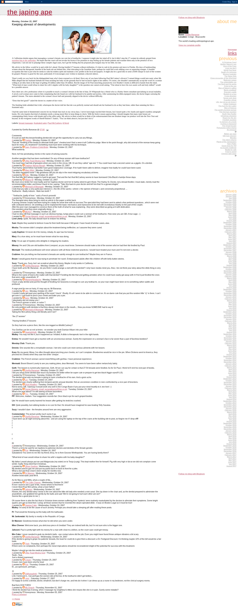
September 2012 (229, 356)
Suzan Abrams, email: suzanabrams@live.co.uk (46, 216)
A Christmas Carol (229, 62)
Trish (27, 544)
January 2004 (231, 195)
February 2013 (230, 366)
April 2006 (232, 213)
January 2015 (231, 408)
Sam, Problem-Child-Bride (36, 147)
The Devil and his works (227, 84)
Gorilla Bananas (32, 266)
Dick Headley (31, 384)
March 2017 (231, 457)
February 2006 (230, 209)
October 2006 (231, 224)
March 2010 (231, 301)
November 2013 (230, 382)
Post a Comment (19, 594)
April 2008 (232, 258)
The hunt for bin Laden (227, 106)
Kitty (27, 175)
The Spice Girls (230, 76)
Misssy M (29, 180)
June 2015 (232, 418)
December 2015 (230, 429)
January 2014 (231, 386)
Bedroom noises (230, 80)
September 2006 (229, 222)
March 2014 (231, 390)
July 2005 (232, 198)
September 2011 (229, 334)
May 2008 (232, 260)
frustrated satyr (40, 123)
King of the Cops (229, 66)
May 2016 (232, 438)
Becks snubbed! (230, 90)
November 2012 (230, 360)
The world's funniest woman (225, 110)
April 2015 (232, 414)
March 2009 (231, 278)
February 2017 (230, 455)
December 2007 (230, 250)
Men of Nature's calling (227, 88)
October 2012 (231, 358)
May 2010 (232, 304)
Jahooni (28, 489)
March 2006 (231, 211)
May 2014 (232, 394)
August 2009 (231, 288)
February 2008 (230, 254)
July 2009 (232, 286)
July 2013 (232, 375)
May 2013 (232, 371)
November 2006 (230, 226)
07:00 (42, 130)
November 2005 (230, 204)
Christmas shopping (228, 116)
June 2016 (232, 440)
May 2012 (232, 349)
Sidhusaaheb (31, 574)
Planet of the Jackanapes (226, 142)
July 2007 (232, 241)
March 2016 (231, 434)
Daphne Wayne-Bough (35, 166)
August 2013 (231, 377)
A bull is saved (230, 152)
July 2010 (232, 308)
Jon (26, 291)
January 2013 (231, 364)
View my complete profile (189, 45)
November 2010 (230, 315)
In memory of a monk (228, 122)
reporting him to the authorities (24, 60)
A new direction (230, 96)
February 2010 (230, 299)
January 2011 (231, 319)
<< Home (16, 599)
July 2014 (232, 397)
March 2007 (231, 234)
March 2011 (231, 323)
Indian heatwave (229, 104)
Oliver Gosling (31, 466)
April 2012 (232, 347)
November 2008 (230, 271)
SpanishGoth (31, 332)
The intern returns (229, 140)
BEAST (28, 212)
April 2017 (232, 459)
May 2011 (232, 327)
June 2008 (232, 261)
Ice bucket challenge (228, 148)
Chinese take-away (228, 154)
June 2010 (232, 306)
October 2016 (231, 447)
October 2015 (231, 425)
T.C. (27, 394)
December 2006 (230, 228)
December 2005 (230, 206)
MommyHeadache (33, 280)
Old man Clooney (229, 136)
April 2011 (232, 325)
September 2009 (229, 289)
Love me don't (230, 68)
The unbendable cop (228, 82)
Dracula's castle (230, 92)
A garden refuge (230, 100)
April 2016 (232, 436)
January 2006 (231, 208)
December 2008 (230, 273)
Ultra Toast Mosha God (35, 161)
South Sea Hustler (229, 114)
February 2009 (230, 276)
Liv (26, 380)
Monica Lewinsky (229, 74)
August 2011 (231, 332)
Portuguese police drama (226, 128)
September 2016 (229, 446)
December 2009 (230, 295)
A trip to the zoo (230, 86)
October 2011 (231, 336)
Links (232, 53)
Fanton (28, 140)
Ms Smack (29, 588)
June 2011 (232, 328)
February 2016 (230, 433)
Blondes (233, 138)
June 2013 (232, 373)
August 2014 (231, 399)
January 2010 (231, 297)
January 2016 (231, 431)
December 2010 (230, 317)
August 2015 (231, 421)
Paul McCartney (55, 123)
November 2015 (230, 427)
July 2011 (232, 330)
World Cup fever (230, 70)
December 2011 (230, 340)
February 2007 (230, 232)
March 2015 (231, 412)
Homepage (232, 49)
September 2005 (229, 200)
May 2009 (232, 282)
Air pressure (231, 130)
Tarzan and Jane (229, 98)
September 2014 (229, 401)
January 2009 (231, 274)
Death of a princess (228, 72)
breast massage (26, 123)
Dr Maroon (29, 473)
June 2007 (232, 239)
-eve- (27, 578)
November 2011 (230, 338)
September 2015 (229, 423)
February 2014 (230, 388)
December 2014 (230, 407)
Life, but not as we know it (226, 102)
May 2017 (232, 460)
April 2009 (232, 280)
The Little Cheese (33, 482)
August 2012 (231, 354)
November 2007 (230, 248)
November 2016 (230, 449)
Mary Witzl (29, 170)
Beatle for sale (230, 150)
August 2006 (231, 221)
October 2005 (231, 202)
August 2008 (231, 265)
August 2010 (231, 310)
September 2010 (229, 312)
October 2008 (231, 269)
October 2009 (231, 291)
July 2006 (232, 219)
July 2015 (232, 420)
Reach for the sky (229, 118)
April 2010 (232, 302)
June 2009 (232, 284)
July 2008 (232, 263)
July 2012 (232, 353)
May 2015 (232, 416)
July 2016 (232, 442)
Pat (26, 450)
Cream (28, 560)
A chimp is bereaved (228, 124)
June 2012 (232, 351)
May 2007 (232, 237)
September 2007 (229, 245)
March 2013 (231, 367)
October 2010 (231, 314)
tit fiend (66, 123)
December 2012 (230, 362)
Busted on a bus (230, 94)
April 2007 (232, 235)
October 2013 (231, 380)
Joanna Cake (31, 505)
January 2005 (231, 196)
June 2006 (232, 217)
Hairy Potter (231, 144)
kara (27, 298)
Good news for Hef (229, 146)
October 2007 (231, 247)
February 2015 (230, 410)
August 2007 (231, 243)
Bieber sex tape (230, 134)
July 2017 (232, 464)
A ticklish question (229, 120)
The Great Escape (229, 126)
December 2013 (230, 384)
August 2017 (231, 466)
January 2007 (231, 230)
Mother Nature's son (228, 64)
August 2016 (231, 444)
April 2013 (232, 369)
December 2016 (230, 451)
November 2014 (230, 405)
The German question (227, 112)
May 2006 (232, 215)
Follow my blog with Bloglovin (191, 17)
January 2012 (231, 341)
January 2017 (231, 453)
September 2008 (229, 267)
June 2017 (232, 462)
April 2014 (232, 392)
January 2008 (231, 252)
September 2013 (229, 379)
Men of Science (230, 108)
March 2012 (231, 345)
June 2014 (232, 395)
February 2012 (230, 343)
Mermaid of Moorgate (34, 187)
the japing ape (29, 12)
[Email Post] (46, 130)
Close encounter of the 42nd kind (223, 78)
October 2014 (231, 403)
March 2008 (231, 256)
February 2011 (230, 321)
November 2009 (230, 293)
